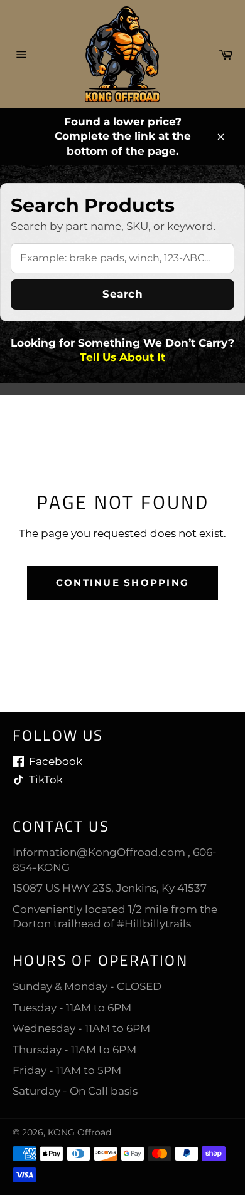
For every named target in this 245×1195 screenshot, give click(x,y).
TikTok (46, 779)
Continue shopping (122, 582)
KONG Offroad (79, 1132)
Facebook (55, 761)
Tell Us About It (122, 357)
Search (122, 294)
